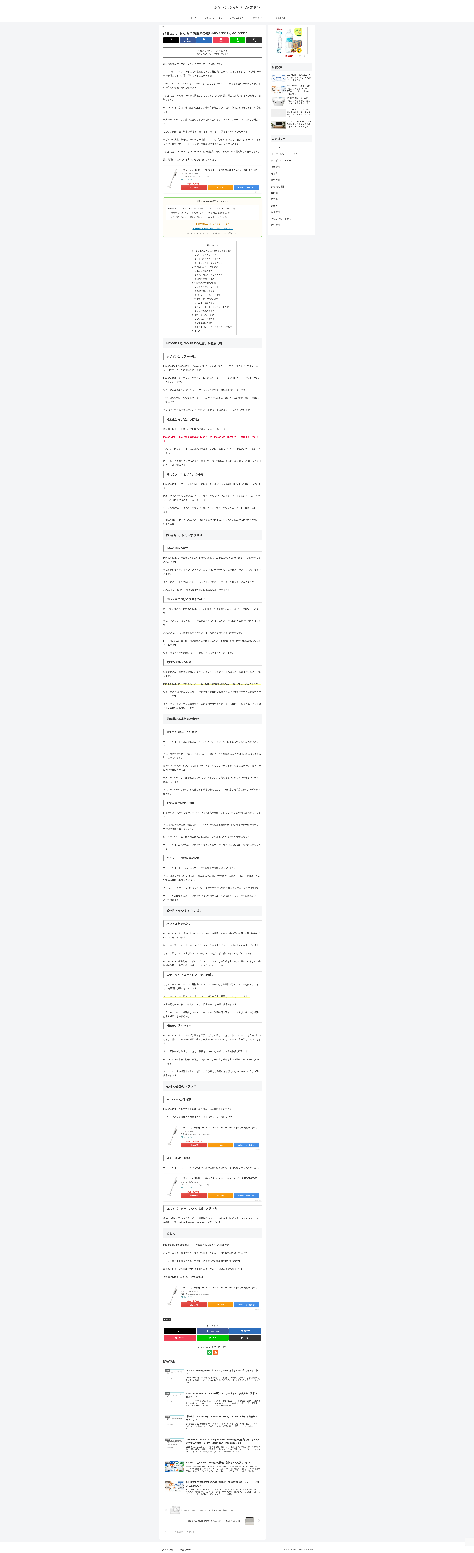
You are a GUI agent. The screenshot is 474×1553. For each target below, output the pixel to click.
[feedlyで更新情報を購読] (209, 1352)
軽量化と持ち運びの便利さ (208, 259)
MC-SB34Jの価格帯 (205, 319)
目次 (209, 245)
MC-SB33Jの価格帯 (205, 323)
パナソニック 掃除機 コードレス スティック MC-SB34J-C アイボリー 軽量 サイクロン (219, 170)
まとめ (197, 331)
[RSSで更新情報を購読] (215, 1352)
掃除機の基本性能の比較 (205, 283)
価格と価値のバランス (204, 315)
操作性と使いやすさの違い (206, 299)
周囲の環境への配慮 (206, 279)
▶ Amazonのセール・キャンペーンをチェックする (213, 229)
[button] (254, 40)
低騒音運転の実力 (205, 271)
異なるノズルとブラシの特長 (209, 263)
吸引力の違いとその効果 (207, 287)
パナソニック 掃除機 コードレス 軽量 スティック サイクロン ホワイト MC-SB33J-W (219, 1178)
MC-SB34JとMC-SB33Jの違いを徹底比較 (212, 251)
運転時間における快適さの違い (210, 275)
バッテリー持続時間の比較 (208, 295)
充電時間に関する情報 (207, 291)
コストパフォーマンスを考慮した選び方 (214, 327)
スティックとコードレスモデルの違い (213, 307)
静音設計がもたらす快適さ (206, 267)
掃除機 (168, 1319)
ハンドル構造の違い (206, 303)
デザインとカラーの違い (207, 255)
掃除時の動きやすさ (206, 311)
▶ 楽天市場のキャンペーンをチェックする (212, 224)
